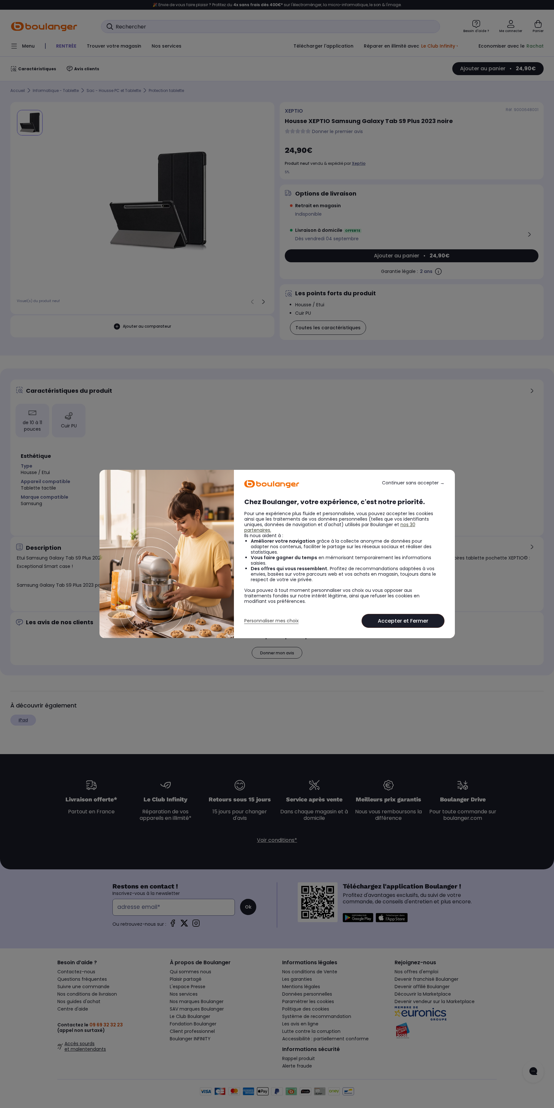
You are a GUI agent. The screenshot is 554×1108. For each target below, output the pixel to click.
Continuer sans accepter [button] (413, 483)
